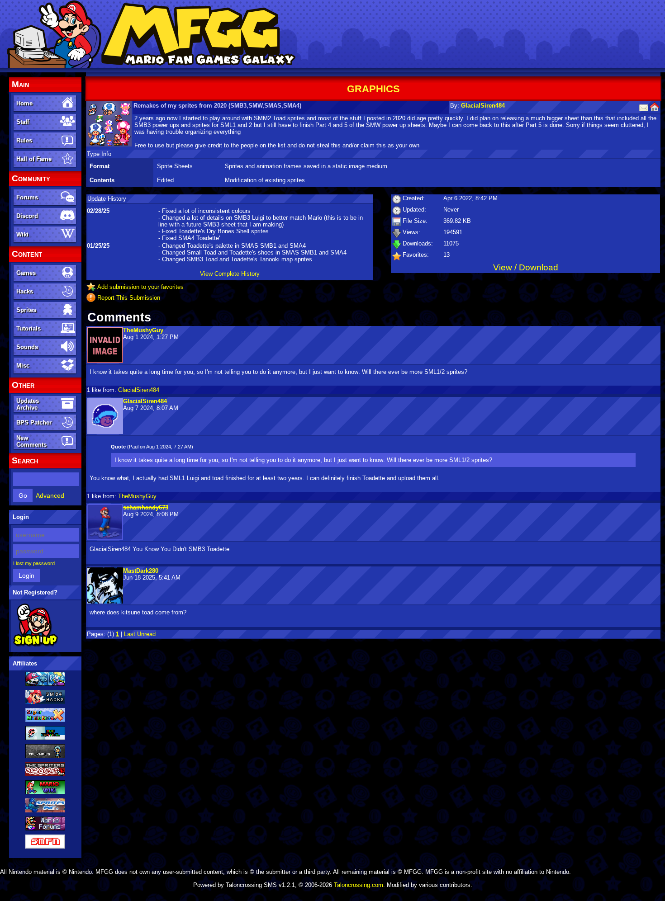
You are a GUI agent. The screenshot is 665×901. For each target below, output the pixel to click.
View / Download (525, 267)
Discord (27, 215)
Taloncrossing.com (358, 885)
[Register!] (35, 645)
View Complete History (230, 273)
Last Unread (140, 634)
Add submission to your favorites (140, 286)
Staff (22, 121)
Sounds (27, 347)
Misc (22, 365)
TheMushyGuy (143, 330)
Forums (27, 197)
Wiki (22, 234)
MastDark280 (140, 570)
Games (26, 272)
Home (24, 103)
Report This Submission (128, 297)
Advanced (50, 495)
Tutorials (28, 328)
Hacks (24, 291)
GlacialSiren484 (483, 105)
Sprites (26, 310)
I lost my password (34, 563)
